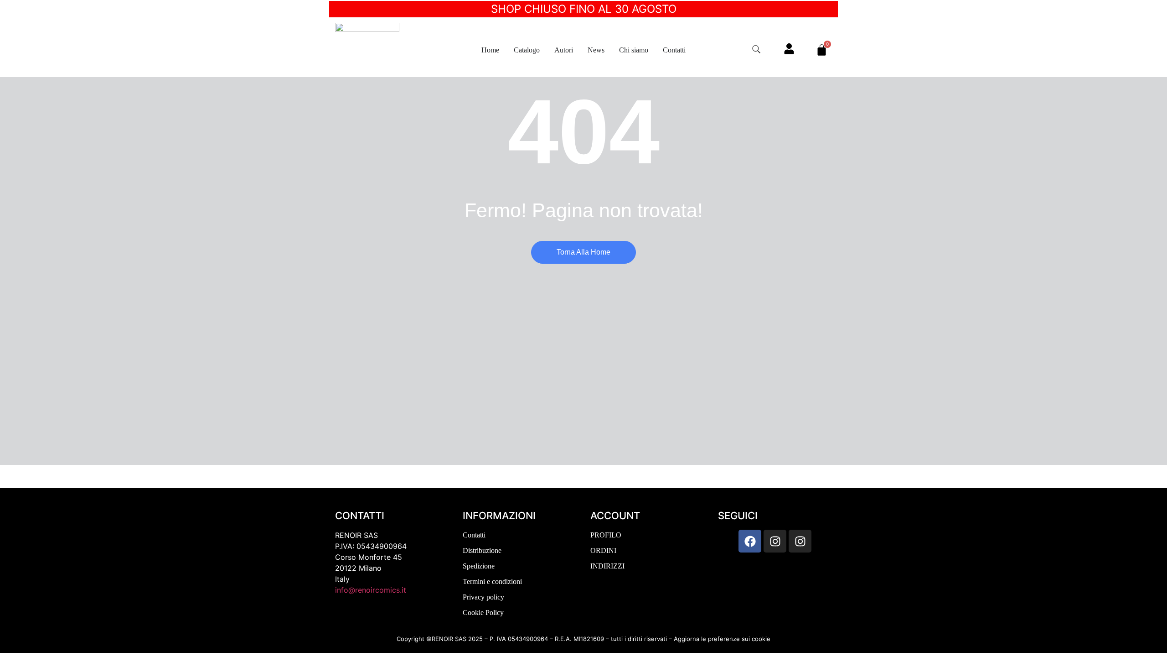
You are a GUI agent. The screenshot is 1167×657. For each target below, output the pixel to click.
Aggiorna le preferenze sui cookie (722, 638)
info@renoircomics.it (370, 589)
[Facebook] (749, 541)
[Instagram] (775, 541)
